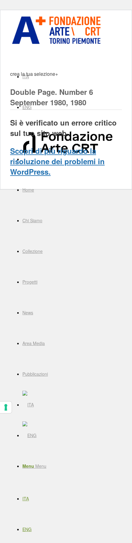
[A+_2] (56, 43)
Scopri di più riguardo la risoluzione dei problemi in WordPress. (57, 161)
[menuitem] (72, 190)
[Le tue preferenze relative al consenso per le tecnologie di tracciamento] (6, 407)
